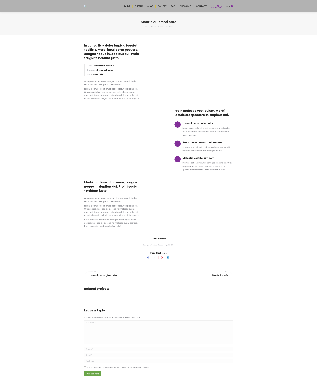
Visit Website (159, 238)
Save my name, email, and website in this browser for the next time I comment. (117, 367)
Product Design (157, 245)
